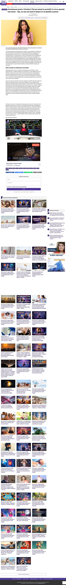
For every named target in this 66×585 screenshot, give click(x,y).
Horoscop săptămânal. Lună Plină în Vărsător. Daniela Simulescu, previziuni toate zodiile (39, 536)
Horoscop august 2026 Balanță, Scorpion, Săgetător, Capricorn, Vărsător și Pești (8, 503)
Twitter (20, 172)
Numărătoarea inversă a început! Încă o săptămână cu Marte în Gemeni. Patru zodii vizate (8, 454)
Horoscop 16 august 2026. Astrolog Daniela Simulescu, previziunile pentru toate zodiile (8, 306)
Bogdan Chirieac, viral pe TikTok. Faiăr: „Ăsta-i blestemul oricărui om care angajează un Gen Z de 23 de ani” (57, 214)
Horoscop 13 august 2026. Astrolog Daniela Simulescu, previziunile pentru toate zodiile (39, 322)
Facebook (10, 172)
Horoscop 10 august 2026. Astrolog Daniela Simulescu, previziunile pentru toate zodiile (23, 370)
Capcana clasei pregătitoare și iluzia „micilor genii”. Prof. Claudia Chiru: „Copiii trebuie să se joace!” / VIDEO (23, 354)
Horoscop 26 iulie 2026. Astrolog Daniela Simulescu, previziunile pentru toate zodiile (23, 552)
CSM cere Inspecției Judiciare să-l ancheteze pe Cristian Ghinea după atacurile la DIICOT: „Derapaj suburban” (31, 3)
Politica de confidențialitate (16, 578)
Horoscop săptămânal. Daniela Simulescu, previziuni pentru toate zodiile (37, 274)
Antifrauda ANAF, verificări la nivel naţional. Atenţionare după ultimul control (39, 210)
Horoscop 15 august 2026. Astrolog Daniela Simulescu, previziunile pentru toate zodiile (8, 322)
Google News (17, 165)
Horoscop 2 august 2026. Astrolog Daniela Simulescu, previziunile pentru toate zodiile (39, 470)
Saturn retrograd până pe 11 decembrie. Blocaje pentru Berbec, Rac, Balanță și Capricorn (7, 552)
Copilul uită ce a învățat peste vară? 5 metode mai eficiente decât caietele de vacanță (24, 422)
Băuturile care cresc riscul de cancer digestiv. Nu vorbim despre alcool (8, 257)
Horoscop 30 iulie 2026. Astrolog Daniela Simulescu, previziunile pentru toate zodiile (8, 520)
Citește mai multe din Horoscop (23, 574)
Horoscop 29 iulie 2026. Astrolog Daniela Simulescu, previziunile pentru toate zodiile (39, 520)
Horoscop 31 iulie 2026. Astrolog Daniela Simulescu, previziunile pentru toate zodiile (23, 503)
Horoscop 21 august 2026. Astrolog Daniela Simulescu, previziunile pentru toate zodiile (23, 210)
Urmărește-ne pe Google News (42, 17)
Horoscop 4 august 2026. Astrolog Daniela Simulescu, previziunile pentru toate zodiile (23, 454)
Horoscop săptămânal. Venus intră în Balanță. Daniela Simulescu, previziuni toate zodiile (24, 470)
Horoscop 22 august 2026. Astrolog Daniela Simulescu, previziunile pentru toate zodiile (8, 210)
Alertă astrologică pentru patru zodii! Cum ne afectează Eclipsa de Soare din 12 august (7, 354)
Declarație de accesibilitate (47, 578)
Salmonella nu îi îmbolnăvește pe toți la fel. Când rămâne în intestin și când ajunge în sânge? (7, 338)
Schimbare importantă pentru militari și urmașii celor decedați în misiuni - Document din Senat (38, 370)
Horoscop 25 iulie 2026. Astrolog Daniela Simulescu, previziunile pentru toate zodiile (39, 552)
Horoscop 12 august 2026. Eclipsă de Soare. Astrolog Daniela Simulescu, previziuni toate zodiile (38, 338)
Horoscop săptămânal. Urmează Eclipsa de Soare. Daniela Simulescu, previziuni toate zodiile (7, 391)
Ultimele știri (10, 1)
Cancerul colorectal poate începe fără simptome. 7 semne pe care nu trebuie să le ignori (7, 470)
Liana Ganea (34, 13)
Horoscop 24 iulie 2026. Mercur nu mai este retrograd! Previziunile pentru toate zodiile (22, 568)
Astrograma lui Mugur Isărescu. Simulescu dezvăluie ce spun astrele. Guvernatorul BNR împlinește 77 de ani (8, 487)
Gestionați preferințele (33, 578)
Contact (40, 578)
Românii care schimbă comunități (50, 1)
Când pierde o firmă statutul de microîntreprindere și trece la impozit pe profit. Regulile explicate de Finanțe (39, 306)
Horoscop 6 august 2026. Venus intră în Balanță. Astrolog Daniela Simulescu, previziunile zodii (8, 438)
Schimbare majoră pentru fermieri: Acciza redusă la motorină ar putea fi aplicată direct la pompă (39, 438)
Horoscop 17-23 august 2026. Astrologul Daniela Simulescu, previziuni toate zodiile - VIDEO (23, 306)
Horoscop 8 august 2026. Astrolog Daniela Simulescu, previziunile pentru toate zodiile (39, 391)
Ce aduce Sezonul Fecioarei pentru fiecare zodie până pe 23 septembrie (23, 257)
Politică (16, 1)
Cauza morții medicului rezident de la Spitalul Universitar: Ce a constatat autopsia (57, 219)
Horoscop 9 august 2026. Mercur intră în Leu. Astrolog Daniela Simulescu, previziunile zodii (24, 391)
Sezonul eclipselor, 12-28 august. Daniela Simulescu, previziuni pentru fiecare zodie (23, 338)
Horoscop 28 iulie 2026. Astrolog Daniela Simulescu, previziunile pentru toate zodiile (8, 536)
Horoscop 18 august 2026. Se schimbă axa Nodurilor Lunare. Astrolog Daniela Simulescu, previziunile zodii (39, 258)
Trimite (23, 189)
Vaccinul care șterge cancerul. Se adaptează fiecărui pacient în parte (7, 406)
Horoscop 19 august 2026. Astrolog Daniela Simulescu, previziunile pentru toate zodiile (39, 227)
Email (38, 172)
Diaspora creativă (38, 1)
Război (20, 1)
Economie (32, 1)
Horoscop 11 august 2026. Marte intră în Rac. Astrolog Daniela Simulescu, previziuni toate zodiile (39, 354)
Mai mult (32, 2)
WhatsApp (29, 172)
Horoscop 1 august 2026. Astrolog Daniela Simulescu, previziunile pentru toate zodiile (39, 486)
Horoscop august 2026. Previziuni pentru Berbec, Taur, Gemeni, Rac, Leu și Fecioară (38, 503)
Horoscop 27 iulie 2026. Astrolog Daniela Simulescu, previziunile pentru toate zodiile (23, 536)
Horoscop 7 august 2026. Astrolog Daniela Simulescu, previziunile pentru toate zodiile (23, 407)
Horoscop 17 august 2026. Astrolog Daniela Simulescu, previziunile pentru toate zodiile (8, 274)
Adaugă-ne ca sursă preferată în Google (27, 17)
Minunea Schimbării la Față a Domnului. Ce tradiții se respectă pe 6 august (39, 422)
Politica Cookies (25, 578)
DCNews (3, 2)
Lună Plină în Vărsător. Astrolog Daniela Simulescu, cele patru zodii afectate (23, 519)
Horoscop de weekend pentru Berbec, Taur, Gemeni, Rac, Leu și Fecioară (8, 226)
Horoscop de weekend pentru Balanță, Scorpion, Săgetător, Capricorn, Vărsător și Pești (39, 406)
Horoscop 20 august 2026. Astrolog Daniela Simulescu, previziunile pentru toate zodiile (23, 227)
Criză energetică (26, 1)
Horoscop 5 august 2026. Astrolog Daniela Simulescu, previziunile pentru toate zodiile (23, 438)
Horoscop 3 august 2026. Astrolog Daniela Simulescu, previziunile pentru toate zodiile (39, 454)
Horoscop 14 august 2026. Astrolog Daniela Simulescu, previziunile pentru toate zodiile (23, 322)
